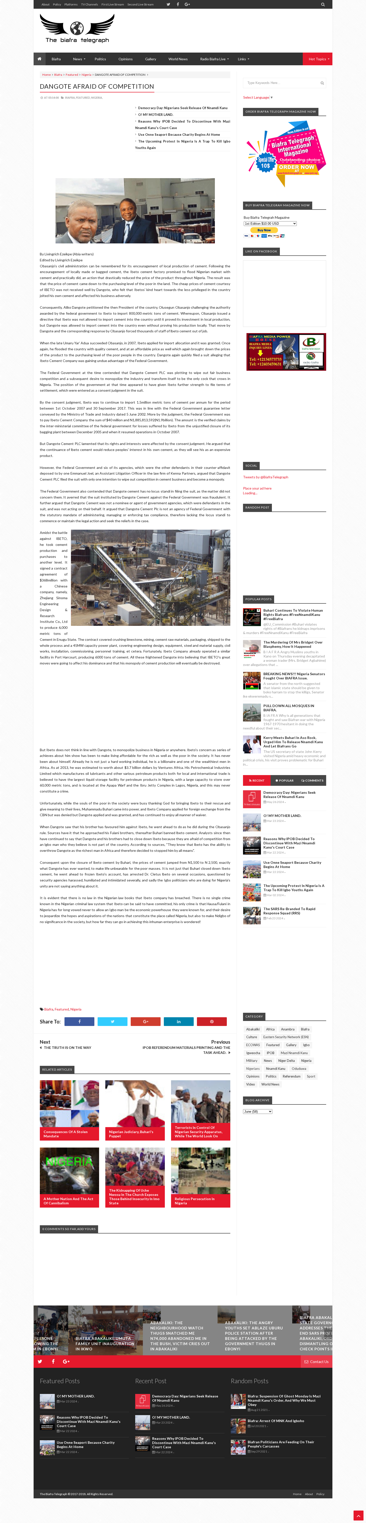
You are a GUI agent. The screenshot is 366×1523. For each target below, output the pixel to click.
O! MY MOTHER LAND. (155, 115)
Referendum (292, 1076)
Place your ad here (257, 488)
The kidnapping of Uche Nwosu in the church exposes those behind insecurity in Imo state (134, 1196)
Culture (251, 1037)
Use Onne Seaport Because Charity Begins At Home (179, 135)
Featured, (83, 97)
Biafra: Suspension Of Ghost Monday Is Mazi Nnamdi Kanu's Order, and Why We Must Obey (284, 1400)
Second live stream (140, 4)
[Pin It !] (212, 1021)
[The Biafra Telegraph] (86, 31)
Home (46, 74)
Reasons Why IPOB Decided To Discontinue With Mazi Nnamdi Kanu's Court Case (289, 843)
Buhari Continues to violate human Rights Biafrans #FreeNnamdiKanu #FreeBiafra (293, 614)
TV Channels (89, 4)
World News (178, 59)
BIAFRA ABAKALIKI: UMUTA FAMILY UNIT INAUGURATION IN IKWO (70, 1343)
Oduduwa (299, 1069)
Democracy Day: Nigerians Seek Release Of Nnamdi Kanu (183, 108)
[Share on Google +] (146, 1021)
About (46, 4)
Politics (100, 59)
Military (251, 1061)
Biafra (58, 74)
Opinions (126, 59)
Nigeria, (97, 97)
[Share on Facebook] (79, 1021)
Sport (311, 1076)
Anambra (288, 1029)
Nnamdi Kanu (275, 1069)
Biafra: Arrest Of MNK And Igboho (276, 1421)
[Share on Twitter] (112, 1021)
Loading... (250, 493)
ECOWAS (253, 1045)
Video (250, 1084)
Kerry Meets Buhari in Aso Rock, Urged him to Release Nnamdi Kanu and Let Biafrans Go (293, 741)
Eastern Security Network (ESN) (286, 1037)
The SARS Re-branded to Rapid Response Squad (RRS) (289, 911)
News (268, 1061)
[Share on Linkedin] (179, 1021)
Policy (57, 4)
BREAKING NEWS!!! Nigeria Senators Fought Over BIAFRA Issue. (294, 676)
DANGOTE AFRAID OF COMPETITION (97, 86)
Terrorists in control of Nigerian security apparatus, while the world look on (198, 1131)
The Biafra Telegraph (54, 1494)
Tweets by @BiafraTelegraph (265, 477)
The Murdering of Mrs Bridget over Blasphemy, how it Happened (293, 644)
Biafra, (70, 97)
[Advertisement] (235, 25)
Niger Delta (286, 1061)
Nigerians (253, 1069)
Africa (270, 1029)
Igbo (306, 1045)
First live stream (113, 4)
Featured (72, 74)
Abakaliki (253, 1029)
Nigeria (86, 74)
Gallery (150, 59)
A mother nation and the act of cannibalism (68, 1201)
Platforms (71, 4)
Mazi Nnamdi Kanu (294, 1053)
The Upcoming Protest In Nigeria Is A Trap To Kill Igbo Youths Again (293, 887)
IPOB (270, 1053)
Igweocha (253, 1053)
